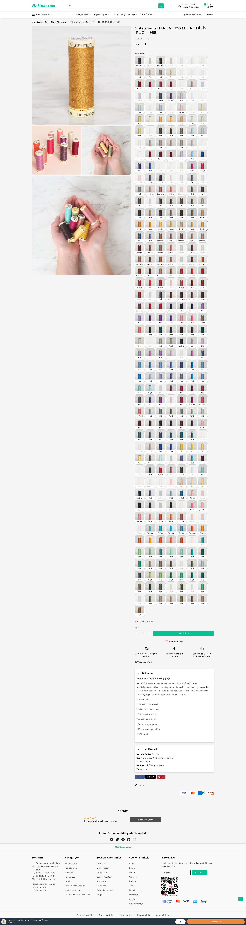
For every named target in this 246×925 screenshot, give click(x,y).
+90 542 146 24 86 (202, 656)
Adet (137, 627)
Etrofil (132, 890)
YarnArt (133, 876)
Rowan (132, 881)
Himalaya (133, 894)
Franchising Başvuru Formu (77, 894)
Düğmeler (101, 894)
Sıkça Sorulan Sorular (74, 885)
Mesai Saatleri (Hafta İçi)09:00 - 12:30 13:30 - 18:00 (43, 887)
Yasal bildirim (162, 915)
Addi (131, 885)
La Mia (132, 863)
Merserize (101, 885)
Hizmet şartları (126, 915)
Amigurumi (102, 872)
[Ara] (161, 5)
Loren (132, 868)
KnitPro (132, 899)
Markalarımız (70, 868)
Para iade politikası (86, 915)
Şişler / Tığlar (100, 14)
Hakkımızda (69, 876)
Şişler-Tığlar (103, 868)
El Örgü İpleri (82, 14)
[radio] (140, 61)
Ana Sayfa (37, 22)
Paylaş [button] (141, 785)
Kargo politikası (144, 915)
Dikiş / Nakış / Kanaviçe (124, 14)
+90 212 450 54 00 (45, 872)
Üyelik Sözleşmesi (73, 890)
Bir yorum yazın (145, 819)
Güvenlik (68, 872)
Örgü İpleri (102, 863)
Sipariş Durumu (71, 863)
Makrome (101, 881)
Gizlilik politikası (107, 915)
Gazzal (132, 872)
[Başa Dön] (240, 899)
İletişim (68, 881)
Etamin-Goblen (104, 876)
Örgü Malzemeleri (105, 890)
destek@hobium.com (46, 879)
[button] (208, 6)
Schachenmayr (136, 903)
